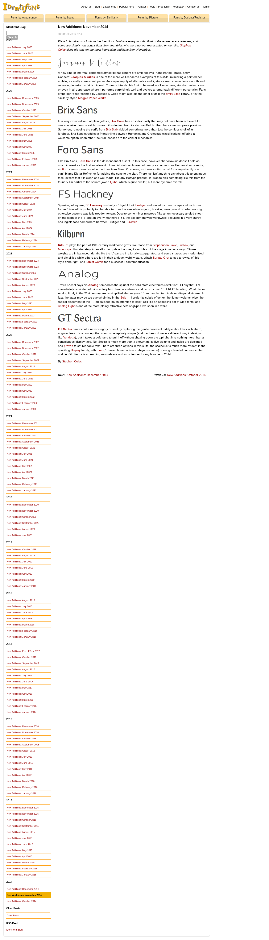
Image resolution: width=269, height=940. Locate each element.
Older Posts (13, 915)
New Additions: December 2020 (23, 504)
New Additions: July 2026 (19, 47)
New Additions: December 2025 (23, 98)
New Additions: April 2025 (19, 147)
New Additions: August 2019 (21, 555)
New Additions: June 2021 (20, 460)
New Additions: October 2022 (21, 354)
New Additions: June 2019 (20, 567)
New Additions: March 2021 (20, 478)
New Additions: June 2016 (20, 763)
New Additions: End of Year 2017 (23, 651)
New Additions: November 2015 (23, 813)
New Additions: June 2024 (20, 216)
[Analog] (103, 278)
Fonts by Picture (148, 17)
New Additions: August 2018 (21, 600)
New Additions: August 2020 (21, 529)
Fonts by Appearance (24, 17)
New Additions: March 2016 (20, 781)
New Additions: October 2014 (21, 901)
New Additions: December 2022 (23, 342)
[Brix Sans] (103, 115)
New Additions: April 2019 (19, 574)
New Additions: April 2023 (19, 309)
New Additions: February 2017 (22, 706)
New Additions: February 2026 (22, 77)
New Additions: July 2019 (19, 561)
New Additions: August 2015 (21, 832)
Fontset (141, 6)
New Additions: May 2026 (19, 59)
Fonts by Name (65, 17)
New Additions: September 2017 (23, 663)
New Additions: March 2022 (20, 397)
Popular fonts (126, 6)
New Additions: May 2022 (19, 384)
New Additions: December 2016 (23, 726)
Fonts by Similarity (106, 17)
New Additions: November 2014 (24, 895)
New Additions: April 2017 (19, 693)
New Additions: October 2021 (21, 435)
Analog (93, 285)
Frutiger (140, 205)
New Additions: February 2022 (22, 403)
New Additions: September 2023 (23, 279)
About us (86, 6)
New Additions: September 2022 (23, 360)
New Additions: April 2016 (19, 775)
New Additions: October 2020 (21, 517)
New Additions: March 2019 (20, 580)
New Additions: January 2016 (21, 793)
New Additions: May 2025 (19, 141)
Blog (97, 6)
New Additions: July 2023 (19, 291)
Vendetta (69, 337)
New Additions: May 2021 (19, 466)
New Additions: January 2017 (21, 712)
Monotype (64, 249)
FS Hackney (94, 205)
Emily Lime (173, 93)
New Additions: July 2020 (19, 535)
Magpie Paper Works (92, 98)
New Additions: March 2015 (20, 862)
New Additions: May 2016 (19, 769)
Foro (65, 169)
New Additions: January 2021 (21, 490)
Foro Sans (86, 161)
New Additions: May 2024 (19, 222)
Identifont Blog (14, 929)
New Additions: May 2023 (19, 303)
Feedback (178, 6)
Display (75, 350)
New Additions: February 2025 (22, 159)
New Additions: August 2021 (21, 447)
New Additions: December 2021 (23, 423)
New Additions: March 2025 (20, 153)
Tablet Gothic (94, 261)
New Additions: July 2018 (19, 606)
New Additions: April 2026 (19, 65)
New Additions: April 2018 (19, 618)
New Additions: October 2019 (21, 549)
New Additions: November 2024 (23, 185)
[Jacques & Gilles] (103, 66)
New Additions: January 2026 (21, 84)
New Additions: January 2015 (21, 874)
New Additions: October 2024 (21, 191)
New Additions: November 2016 (23, 732)
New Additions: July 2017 (19, 675)
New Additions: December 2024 (23, 179)
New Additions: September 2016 (23, 744)
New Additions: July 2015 (19, 838)
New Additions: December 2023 (23, 260)
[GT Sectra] (103, 323)
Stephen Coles (72, 361)
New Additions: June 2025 (20, 134)
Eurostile (131, 222)
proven (68, 346)
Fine (100, 350)
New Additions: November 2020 (23, 510)
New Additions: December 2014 (23, 889)
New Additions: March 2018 (20, 624)
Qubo (113, 182)
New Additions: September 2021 (23, 441)
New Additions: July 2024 (19, 210)
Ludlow (183, 245)
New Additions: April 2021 (19, 472)
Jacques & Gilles (83, 77)
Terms (206, 6)
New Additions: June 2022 (20, 378)
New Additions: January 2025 (21, 165)
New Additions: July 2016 (19, 757)
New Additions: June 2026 (20, 53)
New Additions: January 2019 (21, 586)
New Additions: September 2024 (23, 197)
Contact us (193, 6)
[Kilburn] (103, 239)
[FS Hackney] (103, 199)
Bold (123, 297)
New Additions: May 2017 (19, 687)
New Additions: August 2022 (21, 366)
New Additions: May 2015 (19, 850)
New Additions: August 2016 (21, 750)
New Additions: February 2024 (22, 240)
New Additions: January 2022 (21, 409)
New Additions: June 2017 (20, 681)
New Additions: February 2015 (22, 868)
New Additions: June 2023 (20, 297)
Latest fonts (109, 6)
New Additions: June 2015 (20, 844)
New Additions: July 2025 (19, 128)
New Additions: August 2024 (21, 204)
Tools (152, 6)
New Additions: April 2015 (19, 856)
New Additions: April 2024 (19, 228)
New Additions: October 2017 (21, 657)
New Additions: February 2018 (22, 630)
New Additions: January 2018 (21, 637)
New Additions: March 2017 (20, 700)
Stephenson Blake (165, 245)
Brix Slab (112, 129)
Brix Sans (117, 121)
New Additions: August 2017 (21, 669)
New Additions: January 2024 (21, 246)
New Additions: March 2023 (20, 315)
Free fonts (164, 6)
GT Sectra (65, 329)
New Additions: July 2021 (19, 454)
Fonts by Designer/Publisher (189, 17)
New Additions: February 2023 (22, 321)
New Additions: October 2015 (21, 820)
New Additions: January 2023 (21, 327)
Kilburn (63, 245)
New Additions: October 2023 (21, 273)
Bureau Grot (161, 257)
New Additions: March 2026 (20, 71)
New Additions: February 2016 (22, 787)
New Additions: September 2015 (23, 826)
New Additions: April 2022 (19, 391)
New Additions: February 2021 (22, 484)
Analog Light (66, 306)
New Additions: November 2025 (23, 104)
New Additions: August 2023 (21, 285)
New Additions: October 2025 (21, 110)
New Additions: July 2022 (19, 372)
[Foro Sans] (103, 155)
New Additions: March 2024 (20, 234)
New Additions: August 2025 (21, 122)
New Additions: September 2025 (23, 116)
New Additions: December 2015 (23, 807)
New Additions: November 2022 (23, 348)
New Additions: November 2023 (23, 267)
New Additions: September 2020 (23, 523)
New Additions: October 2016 (21, 738)
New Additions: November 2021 (23, 429)
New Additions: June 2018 (20, 612)
